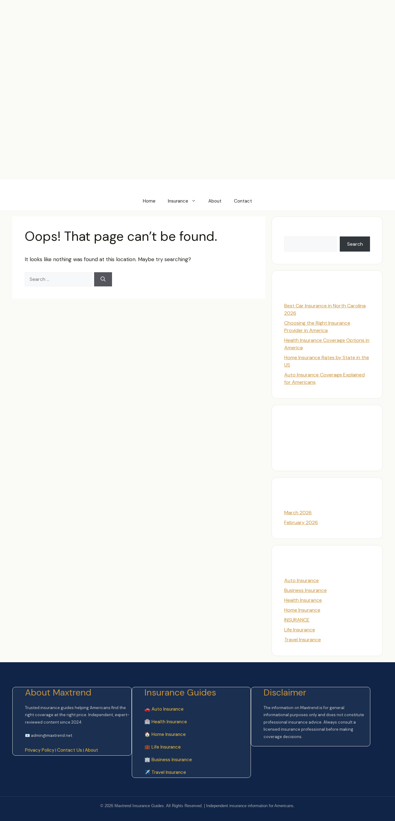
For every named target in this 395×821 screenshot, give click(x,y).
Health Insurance (303, 600)
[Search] (103, 279)
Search (292, 232)
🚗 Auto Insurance (164, 709)
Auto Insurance (301, 580)
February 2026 (301, 522)
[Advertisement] (112, 14)
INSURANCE (297, 620)
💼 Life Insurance (162, 747)
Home (149, 201)
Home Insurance (302, 610)
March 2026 (298, 512)
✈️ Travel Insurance (165, 772)
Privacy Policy (39, 750)
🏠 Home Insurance (165, 734)
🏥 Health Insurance (165, 722)
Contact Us (69, 750)
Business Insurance (305, 590)
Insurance (178, 201)
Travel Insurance (302, 639)
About (215, 201)
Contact (243, 201)
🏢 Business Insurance (168, 760)
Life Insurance (299, 629)
